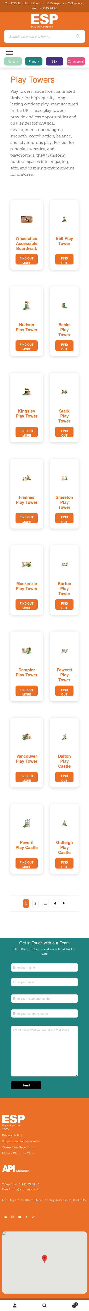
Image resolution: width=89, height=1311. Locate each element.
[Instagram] (12, 1217)
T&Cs (5, 1129)
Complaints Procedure (18, 1147)
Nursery (13, 61)
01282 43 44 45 (47, 8)
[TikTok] (34, 1217)
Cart (68, 1303)
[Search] (78, 36)
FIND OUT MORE (27, 260)
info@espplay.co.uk (25, 1189)
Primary (34, 61)
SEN (55, 61)
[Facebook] (26, 1217)
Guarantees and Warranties (21, 1141)
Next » (64, 903)
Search (44, 1305)
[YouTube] (19, 1217)
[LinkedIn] (5, 1217)
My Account (15, 1305)
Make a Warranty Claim (18, 1153)
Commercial (76, 61)
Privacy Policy (12, 1135)
